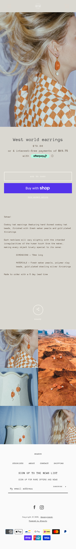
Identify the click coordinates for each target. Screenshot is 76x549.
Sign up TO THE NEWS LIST (38, 473)
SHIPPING (59, 463)
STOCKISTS (18, 463)
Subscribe (57, 486)
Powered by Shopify (38, 521)
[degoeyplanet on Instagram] (42, 507)
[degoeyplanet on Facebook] (34, 507)
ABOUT (32, 463)
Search (38, 454)
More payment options (38, 197)
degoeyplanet (47, 517)
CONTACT (44, 463)
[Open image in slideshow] (38, 69)
